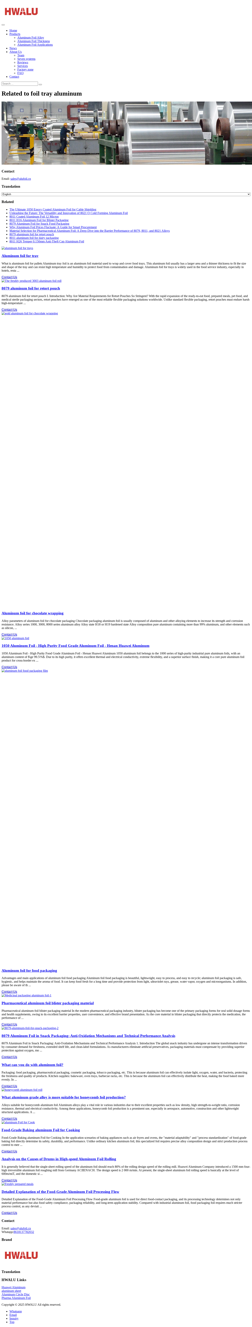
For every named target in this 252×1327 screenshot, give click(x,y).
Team (20, 55)
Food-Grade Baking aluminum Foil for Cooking (41, 1130)
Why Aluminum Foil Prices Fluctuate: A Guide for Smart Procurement (53, 227)
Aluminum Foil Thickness (33, 41)
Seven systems (26, 59)
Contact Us (9, 277)
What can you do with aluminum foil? (32, 1065)
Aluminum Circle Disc (16, 1294)
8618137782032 (24, 1232)
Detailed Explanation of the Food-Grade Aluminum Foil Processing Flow (60, 1192)
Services (22, 66)
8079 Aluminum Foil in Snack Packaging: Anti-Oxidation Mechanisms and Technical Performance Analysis (88, 1036)
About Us (15, 51)
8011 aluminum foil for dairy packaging (34, 237)
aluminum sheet (11, 1291)
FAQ (20, 73)
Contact (14, 76)
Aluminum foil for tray (20, 256)
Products (14, 34)
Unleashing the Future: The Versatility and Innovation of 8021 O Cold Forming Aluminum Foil (68, 213)
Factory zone (25, 69)
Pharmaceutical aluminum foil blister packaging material (48, 1003)
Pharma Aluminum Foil (16, 1298)
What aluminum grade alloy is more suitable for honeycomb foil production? (64, 1097)
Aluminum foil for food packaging (29, 970)
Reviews (22, 62)
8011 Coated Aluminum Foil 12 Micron (34, 216)
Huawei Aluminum (13, 1287)
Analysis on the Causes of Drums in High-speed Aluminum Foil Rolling (59, 1159)
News (13, 48)
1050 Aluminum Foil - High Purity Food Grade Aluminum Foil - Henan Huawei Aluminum (75, 646)
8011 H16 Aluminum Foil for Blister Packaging (39, 220)
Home (13, 30)
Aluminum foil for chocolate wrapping (33, 613)
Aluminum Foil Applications (35, 44)
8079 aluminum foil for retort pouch (31, 234)
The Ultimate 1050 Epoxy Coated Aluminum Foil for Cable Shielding (52, 209)
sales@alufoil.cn (20, 178)
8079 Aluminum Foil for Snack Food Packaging (39, 223)
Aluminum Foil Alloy (30, 37)
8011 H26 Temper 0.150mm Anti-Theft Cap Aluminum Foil (46, 241)
